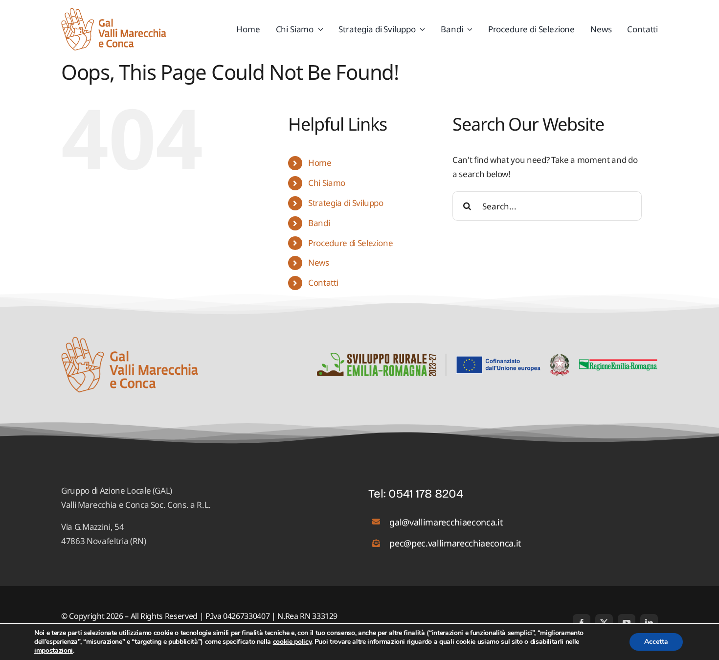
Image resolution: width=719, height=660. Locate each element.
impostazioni (53, 650)
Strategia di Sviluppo (345, 202)
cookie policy (292, 641)
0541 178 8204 (425, 494)
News (318, 262)
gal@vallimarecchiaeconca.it (446, 522)
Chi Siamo (326, 182)
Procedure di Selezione (350, 243)
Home (320, 162)
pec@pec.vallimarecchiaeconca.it (455, 543)
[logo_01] (113, 12)
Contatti (323, 282)
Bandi (319, 222)
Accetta (656, 641)
